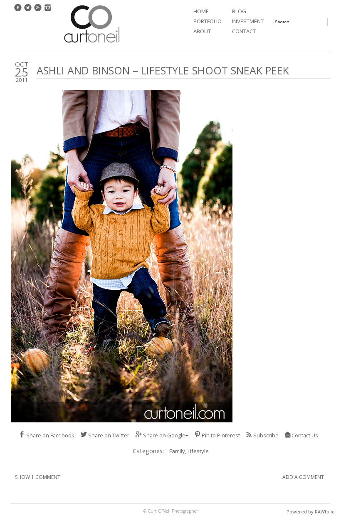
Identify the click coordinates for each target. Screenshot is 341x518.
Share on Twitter (108, 435)
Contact (244, 31)
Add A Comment (303, 477)
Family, (178, 451)
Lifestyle (198, 451)
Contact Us (305, 435)
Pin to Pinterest (221, 435)
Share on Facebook (50, 435)
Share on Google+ (165, 435)
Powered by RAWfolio (311, 511)
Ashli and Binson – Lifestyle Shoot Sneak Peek (163, 70)
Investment (248, 21)
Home (201, 11)
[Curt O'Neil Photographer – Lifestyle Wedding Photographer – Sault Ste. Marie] (92, 43)
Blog (239, 11)
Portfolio (207, 21)
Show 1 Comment (37, 477)
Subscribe (266, 435)
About (202, 31)
